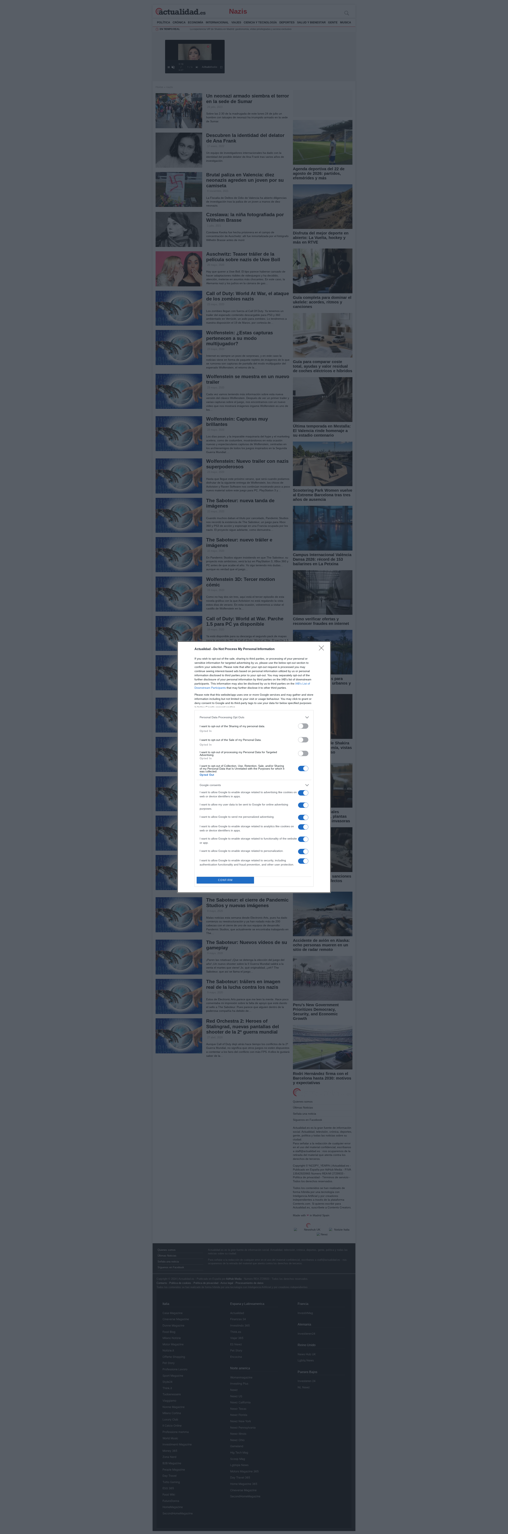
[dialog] (254, 767)
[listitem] (254, 717)
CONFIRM (225, 880)
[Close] (322, 649)
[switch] (303, 726)
